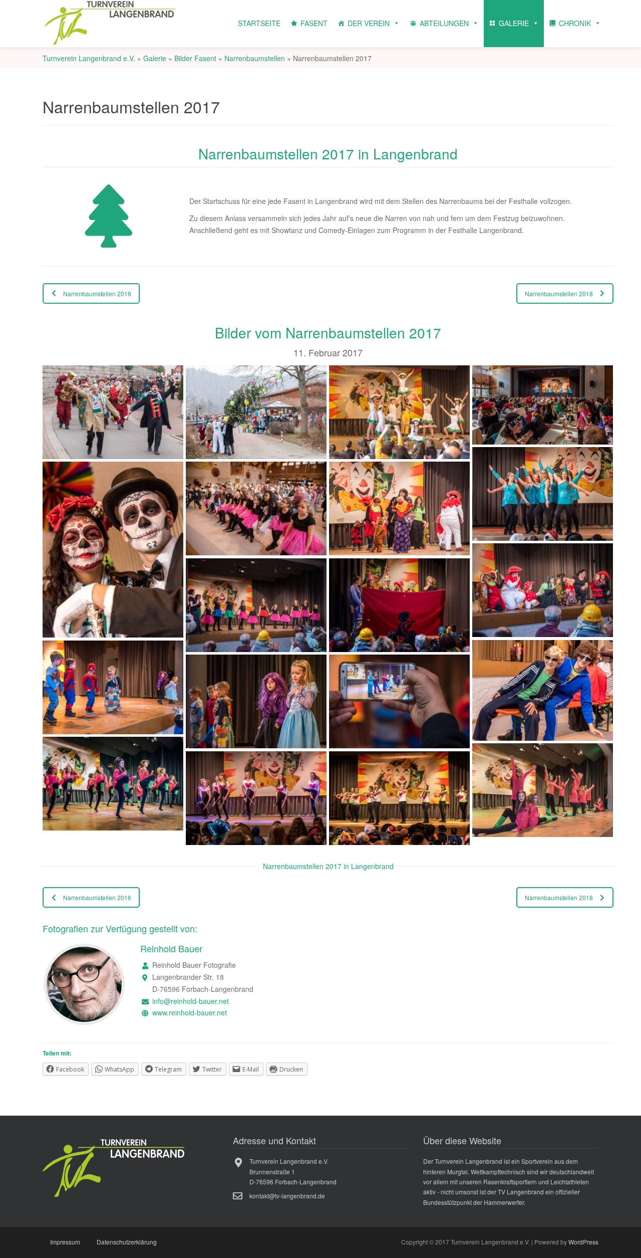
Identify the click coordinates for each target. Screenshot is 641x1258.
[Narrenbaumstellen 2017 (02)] (256, 412)
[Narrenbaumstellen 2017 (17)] (542, 790)
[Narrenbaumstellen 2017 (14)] (256, 702)
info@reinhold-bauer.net (190, 1001)
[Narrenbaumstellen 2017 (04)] (542, 405)
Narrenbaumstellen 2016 (97, 293)
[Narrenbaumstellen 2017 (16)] (113, 784)
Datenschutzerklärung (127, 1241)
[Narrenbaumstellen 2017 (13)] (113, 688)
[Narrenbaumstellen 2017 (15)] (399, 702)
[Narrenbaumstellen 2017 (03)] (399, 412)
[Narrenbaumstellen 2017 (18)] (256, 798)
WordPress (583, 1241)
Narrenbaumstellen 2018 (559, 293)
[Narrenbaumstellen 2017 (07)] (256, 509)
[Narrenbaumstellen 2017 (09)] (542, 590)
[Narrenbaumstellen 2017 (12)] (542, 690)
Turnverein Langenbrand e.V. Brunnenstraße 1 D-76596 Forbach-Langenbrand (293, 1171)
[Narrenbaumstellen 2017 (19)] (399, 798)
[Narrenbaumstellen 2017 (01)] (113, 412)
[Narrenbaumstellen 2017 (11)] (399, 605)
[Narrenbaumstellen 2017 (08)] (399, 509)
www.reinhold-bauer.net (189, 1013)
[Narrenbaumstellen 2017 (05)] (542, 494)
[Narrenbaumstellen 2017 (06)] (113, 550)
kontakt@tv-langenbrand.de (287, 1195)
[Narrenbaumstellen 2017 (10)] (256, 605)
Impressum (65, 1241)
